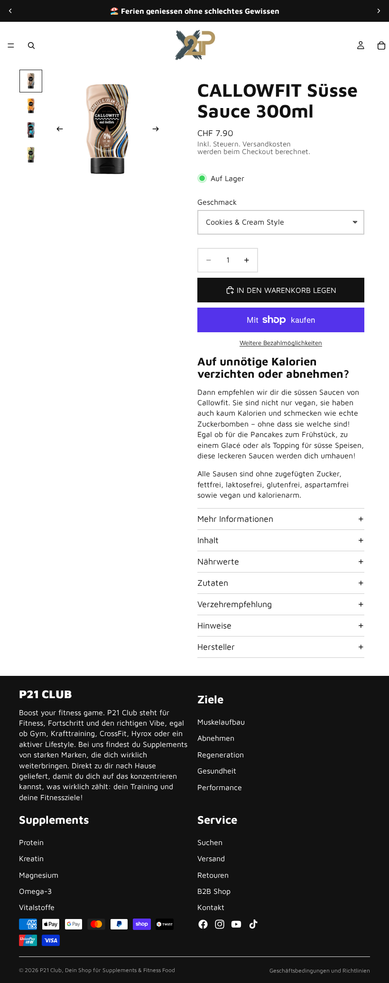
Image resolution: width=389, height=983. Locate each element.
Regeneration (220, 754)
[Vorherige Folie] (10, 10)
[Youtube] (236, 924)
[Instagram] (219, 924)
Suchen (209, 842)
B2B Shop (214, 891)
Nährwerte (218, 561)
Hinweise (214, 625)
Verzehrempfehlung (234, 604)
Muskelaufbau (221, 722)
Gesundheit (216, 771)
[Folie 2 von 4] (30, 105)
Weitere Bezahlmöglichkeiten (281, 342)
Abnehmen (215, 738)
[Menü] (11, 45)
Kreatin (31, 859)
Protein (31, 842)
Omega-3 (35, 891)
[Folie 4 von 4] (30, 155)
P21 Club (51, 970)
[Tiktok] (253, 924)
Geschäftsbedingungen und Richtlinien (319, 970)
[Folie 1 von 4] (30, 81)
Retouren (213, 875)
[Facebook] (203, 924)
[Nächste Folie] (378, 10)
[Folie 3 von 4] (30, 130)
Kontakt (210, 907)
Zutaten (212, 583)
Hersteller (216, 647)
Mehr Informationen (235, 519)
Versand (211, 859)
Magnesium (38, 875)
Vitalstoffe (37, 907)
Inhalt (208, 540)
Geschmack (217, 202)
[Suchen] (31, 45)
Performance (219, 787)
